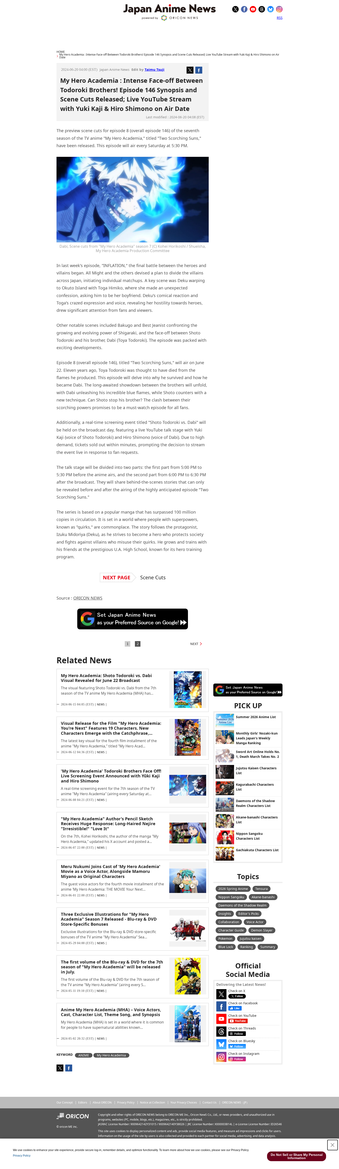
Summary (267, 947)
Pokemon (225, 938)
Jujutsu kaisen (251, 938)
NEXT (194, 644)
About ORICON (102, 1102)
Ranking (246, 947)
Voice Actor (255, 922)
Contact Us (209, 1102)
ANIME (83, 1055)
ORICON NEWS (87, 598)
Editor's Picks (248, 913)
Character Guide (231, 930)
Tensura (261, 888)
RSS (279, 17)
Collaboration (228, 922)
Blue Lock (225, 947)
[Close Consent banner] (332, 1145)
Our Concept (64, 1102)
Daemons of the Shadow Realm (242, 905)
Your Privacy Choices (183, 1102)
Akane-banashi (263, 897)
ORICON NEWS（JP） (235, 1102)
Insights (224, 913)
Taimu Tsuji (154, 69)
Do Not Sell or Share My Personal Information (297, 1156)
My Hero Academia (111, 1055)
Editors (82, 1102)
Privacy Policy (125, 1102)
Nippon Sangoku (231, 897)
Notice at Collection (152, 1102)
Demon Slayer (262, 930)
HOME (60, 52)
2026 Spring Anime (233, 888)
